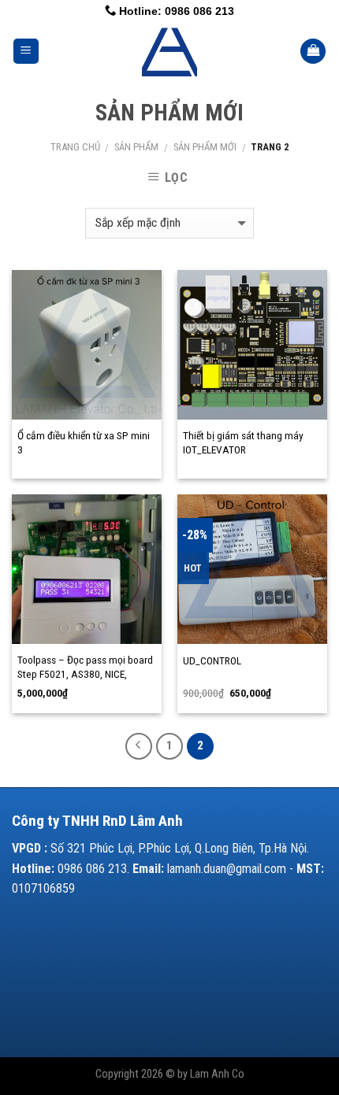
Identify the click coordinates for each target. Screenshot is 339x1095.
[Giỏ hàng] (313, 52)
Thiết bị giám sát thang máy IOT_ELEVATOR (243, 442)
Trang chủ (75, 147)
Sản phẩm (136, 147)
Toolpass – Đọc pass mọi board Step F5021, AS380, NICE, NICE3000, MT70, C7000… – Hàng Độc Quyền (85, 680)
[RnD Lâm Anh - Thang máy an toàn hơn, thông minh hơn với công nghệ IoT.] (170, 51)
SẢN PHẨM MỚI (205, 147)
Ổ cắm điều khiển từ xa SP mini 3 (83, 442)
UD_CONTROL (212, 660)
